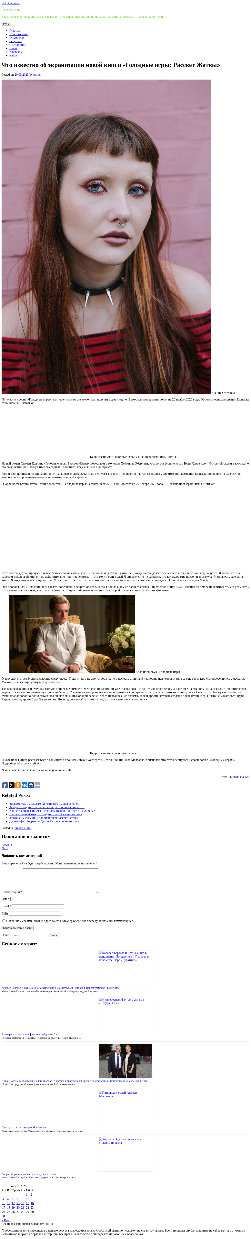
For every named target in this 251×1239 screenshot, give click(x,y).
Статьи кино (17, 44)
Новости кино (11, 10)
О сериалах (17, 37)
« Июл (6, 1220)
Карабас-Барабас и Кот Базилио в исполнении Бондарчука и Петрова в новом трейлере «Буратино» (61, 987)
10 (3, 1203)
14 (22, 1203)
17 (3, 1207)
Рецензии (15, 41)
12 (13, 1203)
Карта (13, 55)
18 (8, 1207)
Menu (6, 23)
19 (13, 1207)
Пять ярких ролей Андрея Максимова (24, 1127)
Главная (14, 30)
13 (18, 1203)
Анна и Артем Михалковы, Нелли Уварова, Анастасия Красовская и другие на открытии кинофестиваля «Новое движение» (75, 1081)
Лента (13, 48)
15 (27, 1203)
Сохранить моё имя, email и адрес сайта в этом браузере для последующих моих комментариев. (70, 921)
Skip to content (11, 3)
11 (8, 1203)
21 (22, 1207)
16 (32, 1203)
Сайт (5, 913)
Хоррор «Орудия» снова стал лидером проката (29, 1174)
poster (37, 74)
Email (6, 906)
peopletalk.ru (241, 776)
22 (27, 1207)
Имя (6, 899)
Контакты (16, 51)
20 (18, 1207)
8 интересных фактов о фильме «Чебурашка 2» (29, 1034)
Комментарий (12, 892)
